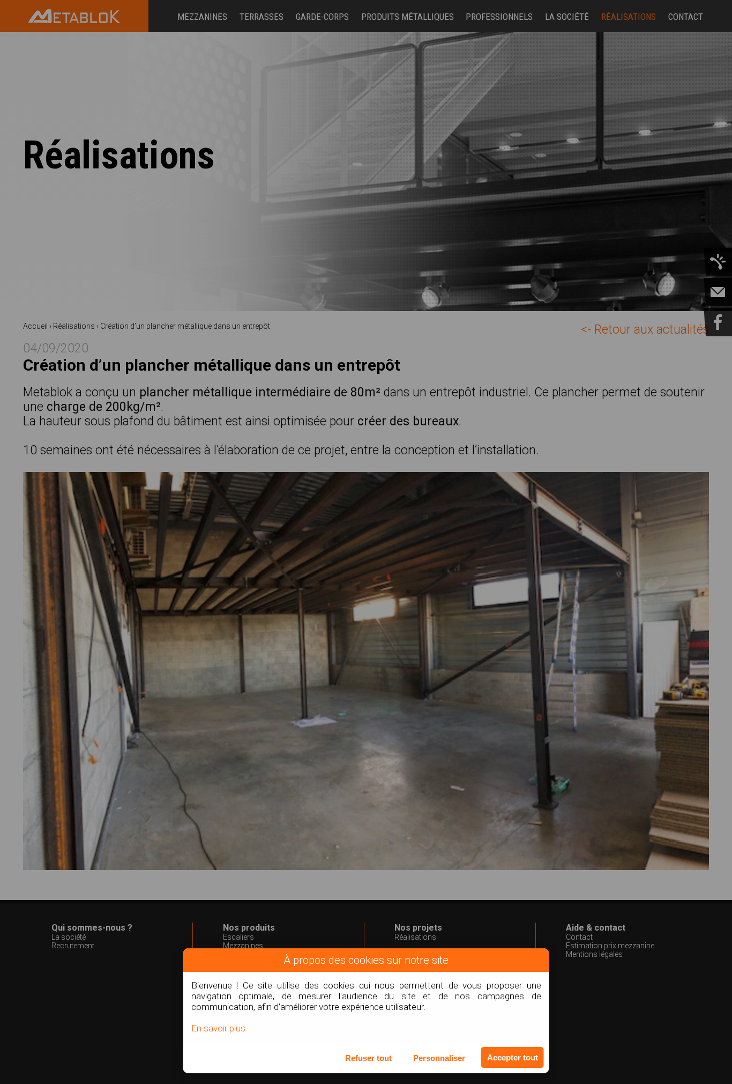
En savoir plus (218, 1028)
